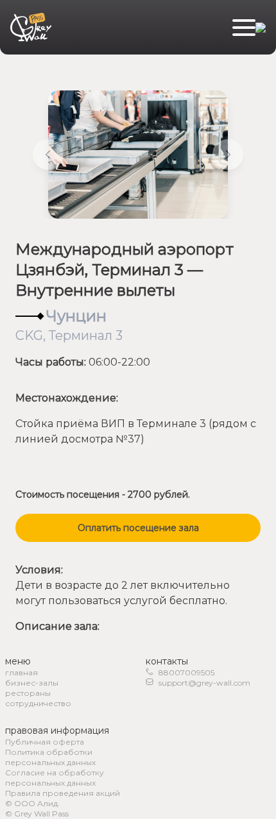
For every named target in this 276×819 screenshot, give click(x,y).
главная (21, 672)
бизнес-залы (31, 683)
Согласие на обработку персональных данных (54, 778)
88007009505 (186, 672)
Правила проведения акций (62, 793)
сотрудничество (38, 703)
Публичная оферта (44, 742)
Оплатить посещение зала (138, 528)
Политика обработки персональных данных (50, 757)
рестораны (28, 693)
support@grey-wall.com (204, 683)
